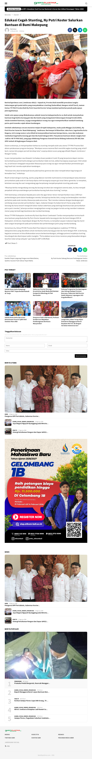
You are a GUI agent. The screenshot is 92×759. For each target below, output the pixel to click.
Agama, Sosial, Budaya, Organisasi (23, 421)
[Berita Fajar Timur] (46, 3)
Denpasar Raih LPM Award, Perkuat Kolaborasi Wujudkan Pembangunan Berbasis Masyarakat (46, 320)
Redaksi (61, 734)
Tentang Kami (10, 738)
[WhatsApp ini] (85, 30)
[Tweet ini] (75, 30)
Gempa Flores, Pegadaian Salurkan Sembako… (32, 718)
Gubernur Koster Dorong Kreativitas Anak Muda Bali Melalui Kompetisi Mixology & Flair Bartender (45, 292)
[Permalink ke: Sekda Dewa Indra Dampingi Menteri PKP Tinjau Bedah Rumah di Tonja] (18, 280)
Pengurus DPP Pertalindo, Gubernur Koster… (22, 416)
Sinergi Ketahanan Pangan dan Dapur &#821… (30, 432)
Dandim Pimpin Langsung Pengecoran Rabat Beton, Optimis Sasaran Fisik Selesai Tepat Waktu (22, 258)
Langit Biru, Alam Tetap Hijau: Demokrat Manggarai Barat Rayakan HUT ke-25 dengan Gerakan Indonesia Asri (72, 322)
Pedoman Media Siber (66, 738)
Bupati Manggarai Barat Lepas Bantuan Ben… (31, 692)
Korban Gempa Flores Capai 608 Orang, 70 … (31, 701)
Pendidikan (18, 681)
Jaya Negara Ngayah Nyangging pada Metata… (31, 423)
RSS (8, 746)
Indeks (7, 734)
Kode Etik (35, 734)
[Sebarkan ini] (70, 30)
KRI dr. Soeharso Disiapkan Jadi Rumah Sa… (31, 709)
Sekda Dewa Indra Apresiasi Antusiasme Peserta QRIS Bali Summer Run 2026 (16, 319)
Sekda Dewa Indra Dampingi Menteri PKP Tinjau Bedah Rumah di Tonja (17, 291)
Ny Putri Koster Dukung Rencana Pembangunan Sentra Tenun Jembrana (69, 258)
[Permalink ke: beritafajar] (7, 30)
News (6, 414)
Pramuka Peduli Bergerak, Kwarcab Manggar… (32, 683)
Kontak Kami (36, 738)
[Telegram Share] (80, 30)
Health (15, 430)
